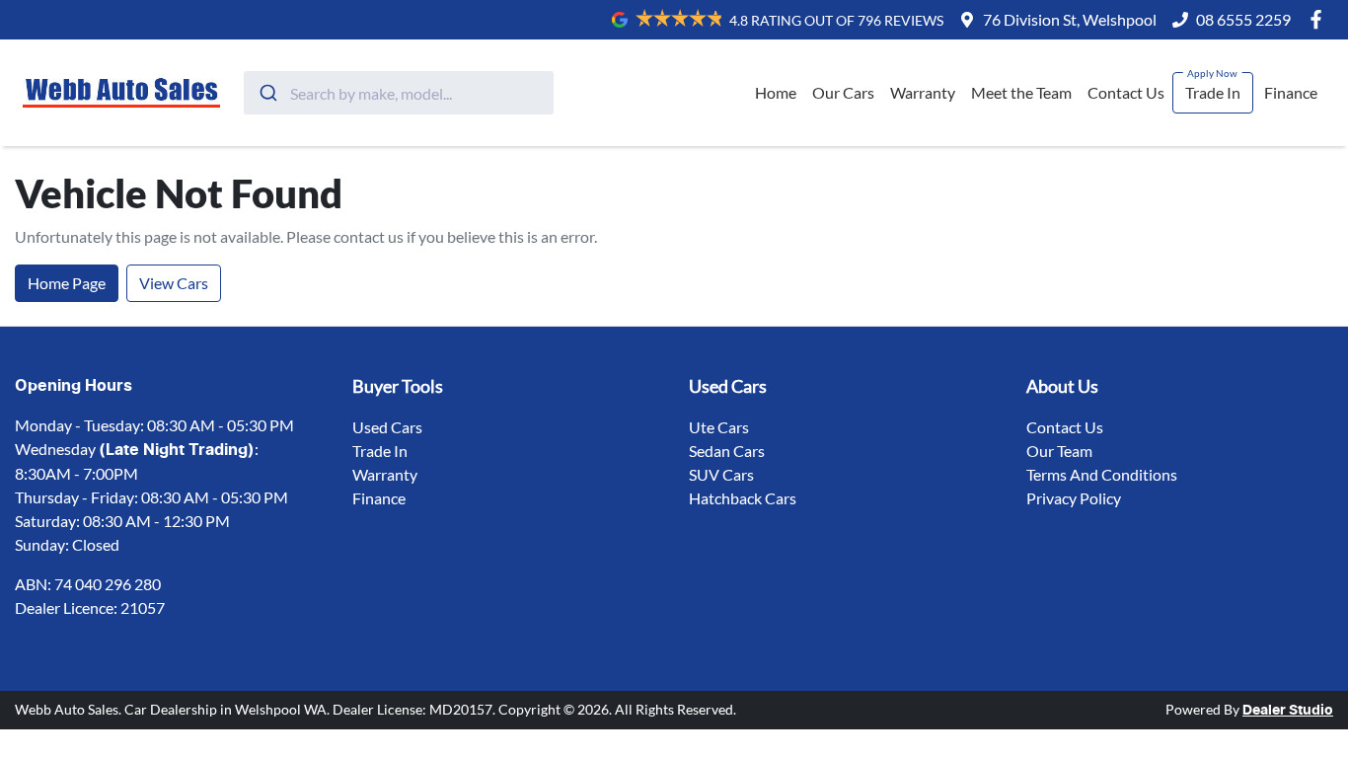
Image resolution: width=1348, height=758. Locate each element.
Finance (1290, 92)
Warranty (922, 92)
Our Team (1059, 450)
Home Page (67, 282)
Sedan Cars (727, 450)
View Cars (173, 282)
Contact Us (1125, 92)
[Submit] (267, 92)
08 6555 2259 (1243, 19)
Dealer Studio (1287, 711)
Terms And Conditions (1101, 474)
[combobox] (399, 92)
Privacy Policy (1073, 498)
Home (775, 92)
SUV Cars (721, 474)
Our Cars (843, 92)
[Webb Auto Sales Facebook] (1320, 19)
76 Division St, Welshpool (1070, 19)
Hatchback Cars (742, 498)
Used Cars (387, 426)
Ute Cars (719, 426)
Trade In (1212, 92)
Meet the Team (1021, 92)
